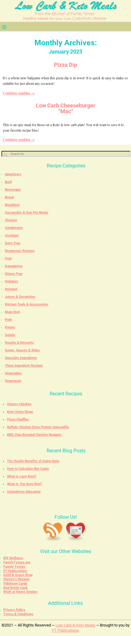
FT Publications (15, 571)
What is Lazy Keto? (21, 476)
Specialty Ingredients (21, 358)
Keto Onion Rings (20, 412)
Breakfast (12, 205)
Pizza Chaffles (18, 419)
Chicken (11, 220)
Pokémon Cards (15, 583)
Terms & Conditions (18, 614)
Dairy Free (12, 243)
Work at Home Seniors (20, 592)
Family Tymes (14, 567)
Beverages (13, 190)
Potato (10, 327)
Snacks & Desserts (19, 343)
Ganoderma (14, 266)
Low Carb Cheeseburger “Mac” (65, 108)
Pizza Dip (65, 65)
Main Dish (12, 312)
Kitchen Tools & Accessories (26, 304)
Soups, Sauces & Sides (22, 350)
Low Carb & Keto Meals (75, 625)
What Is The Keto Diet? (24, 484)
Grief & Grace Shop (18, 575)
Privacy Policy (14, 610)
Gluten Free (14, 274)
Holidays (11, 281)
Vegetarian (13, 381)
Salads (10, 335)
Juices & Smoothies (20, 297)
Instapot (11, 289)
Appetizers (13, 174)
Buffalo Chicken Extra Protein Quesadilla (38, 427)
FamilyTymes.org (16, 562)
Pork (8, 320)
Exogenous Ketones (20, 251)
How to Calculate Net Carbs (28, 469)
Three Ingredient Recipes (24, 366)
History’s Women (16, 579)
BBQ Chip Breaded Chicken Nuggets (34, 435)
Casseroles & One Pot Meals (26, 213)
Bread (9, 197)
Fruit (8, 258)
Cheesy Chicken (19, 404)
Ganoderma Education (24, 492)
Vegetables (13, 373)
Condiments (14, 228)
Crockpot (12, 236)
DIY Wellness (13, 558)
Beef (8, 182)
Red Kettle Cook (15, 588)
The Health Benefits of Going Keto (33, 461)
